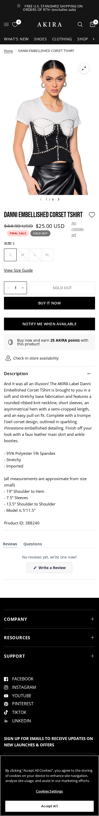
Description (16, 373)
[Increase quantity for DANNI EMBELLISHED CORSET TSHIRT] (23, 288)
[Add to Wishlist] (92, 214)
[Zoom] (84, 68)
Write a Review (53, 569)
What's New (16, 38)
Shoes (40, 38)
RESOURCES (17, 638)
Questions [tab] (32, 545)
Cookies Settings (49, 791)
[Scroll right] (93, 39)
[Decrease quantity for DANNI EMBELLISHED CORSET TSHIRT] (8, 288)
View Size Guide (18, 270)
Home (8, 51)
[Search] (80, 24)
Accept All (49, 806)
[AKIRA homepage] (49, 24)
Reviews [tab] (10, 545)
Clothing (62, 38)
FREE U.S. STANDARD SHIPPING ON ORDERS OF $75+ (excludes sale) (53, 8)
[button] (79, 229)
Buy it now (49, 303)
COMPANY (15, 619)
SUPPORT (14, 656)
